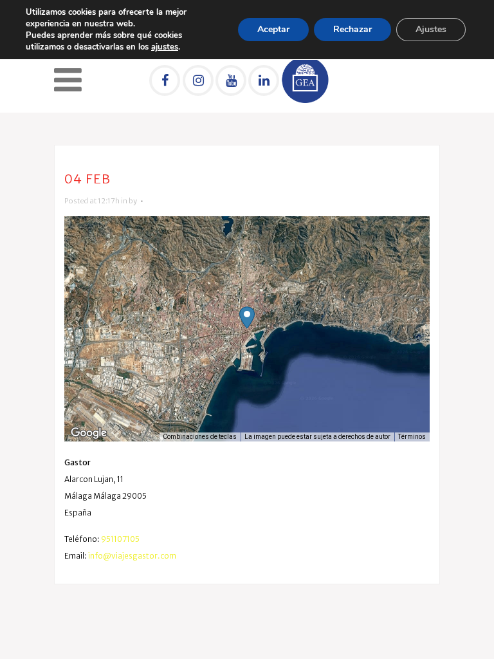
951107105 (120, 539)
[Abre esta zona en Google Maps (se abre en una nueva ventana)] (89, 433)
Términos (412, 436)
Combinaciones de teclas (200, 436)
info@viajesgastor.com (132, 556)
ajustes (164, 47)
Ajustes (431, 29)
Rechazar (352, 29)
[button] (247, 317)
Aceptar (273, 29)
